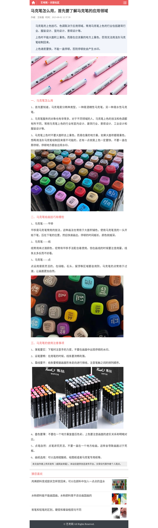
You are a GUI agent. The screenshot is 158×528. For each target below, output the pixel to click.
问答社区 (54, 2)
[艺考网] (33, 3)
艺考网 (44, 2)
